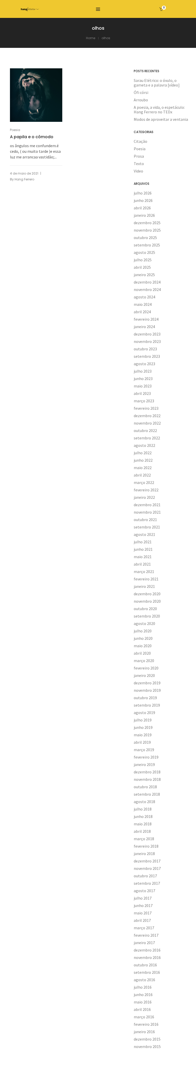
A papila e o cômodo (31, 137)
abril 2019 (142, 742)
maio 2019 (143, 734)
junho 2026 (143, 200)
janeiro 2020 (144, 675)
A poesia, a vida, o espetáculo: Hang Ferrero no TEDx (159, 109)
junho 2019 (143, 727)
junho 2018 (143, 816)
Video (138, 171)
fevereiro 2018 (146, 846)
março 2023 (144, 400)
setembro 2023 (147, 356)
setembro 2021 (147, 527)
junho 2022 (143, 460)
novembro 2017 (147, 868)
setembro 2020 (147, 616)
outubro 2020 (145, 608)
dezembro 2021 (147, 504)
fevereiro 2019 (146, 757)
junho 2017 (143, 905)
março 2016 (144, 1016)
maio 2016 (143, 1002)
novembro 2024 (147, 289)
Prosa (139, 156)
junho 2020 (143, 638)
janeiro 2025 (144, 274)
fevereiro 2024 (146, 319)
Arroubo (141, 99)
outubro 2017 (145, 875)
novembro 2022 (147, 423)
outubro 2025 (145, 237)
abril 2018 (142, 831)
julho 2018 (143, 809)
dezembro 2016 (147, 950)
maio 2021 (143, 556)
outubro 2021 (145, 519)
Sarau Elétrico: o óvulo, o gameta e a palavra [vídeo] (157, 83)
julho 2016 (143, 987)
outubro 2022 (145, 430)
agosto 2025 (144, 252)
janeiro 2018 (144, 853)
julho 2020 (143, 630)
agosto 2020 (144, 623)
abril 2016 (142, 1009)
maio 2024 (143, 304)
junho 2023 (143, 378)
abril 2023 (142, 393)
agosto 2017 (144, 890)
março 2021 (144, 571)
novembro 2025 (147, 230)
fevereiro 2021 (146, 578)
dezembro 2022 (147, 415)
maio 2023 (143, 385)
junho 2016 (143, 994)
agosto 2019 (144, 712)
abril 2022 (142, 475)
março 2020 (144, 660)
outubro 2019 (145, 697)
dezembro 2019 (147, 682)
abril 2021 (142, 564)
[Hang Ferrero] (29, 9)
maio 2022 (143, 467)
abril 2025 (142, 267)
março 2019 (144, 749)
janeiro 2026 (144, 215)
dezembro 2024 (147, 282)
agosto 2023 (144, 363)
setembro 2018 (147, 794)
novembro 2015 (147, 1046)
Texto (139, 163)
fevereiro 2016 (146, 1024)
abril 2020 (142, 653)
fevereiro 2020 (146, 668)
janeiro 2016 (144, 1031)
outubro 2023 (145, 348)
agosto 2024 (144, 296)
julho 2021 (143, 541)
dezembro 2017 (147, 860)
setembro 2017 (147, 883)
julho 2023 (143, 371)
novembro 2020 (147, 601)
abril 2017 (142, 920)
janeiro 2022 (144, 497)
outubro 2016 (145, 964)
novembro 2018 (147, 779)
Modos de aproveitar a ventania (161, 119)
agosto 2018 (144, 801)
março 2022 (144, 482)
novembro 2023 (147, 341)
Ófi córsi (141, 92)
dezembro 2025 (147, 222)
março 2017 (144, 927)
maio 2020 (143, 645)
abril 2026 (142, 207)
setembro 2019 (147, 705)
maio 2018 (143, 823)
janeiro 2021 (144, 586)
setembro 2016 (147, 972)
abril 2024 (142, 311)
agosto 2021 (144, 534)
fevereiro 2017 (146, 935)
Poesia (15, 130)
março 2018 (144, 838)
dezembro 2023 (147, 334)
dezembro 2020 (147, 593)
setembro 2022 (147, 437)
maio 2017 (143, 912)
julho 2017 (143, 898)
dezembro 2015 (147, 1039)
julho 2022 (143, 452)
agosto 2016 (144, 979)
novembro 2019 (147, 690)
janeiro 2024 (144, 326)
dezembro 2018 (147, 771)
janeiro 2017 (144, 942)
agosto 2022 (144, 445)
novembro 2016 (147, 957)
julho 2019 (143, 719)
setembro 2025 (147, 244)
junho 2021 (143, 549)
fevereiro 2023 (146, 408)
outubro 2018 (145, 786)
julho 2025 (143, 259)
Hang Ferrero (24, 179)
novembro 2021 (147, 512)
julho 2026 (143, 193)
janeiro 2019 (144, 764)
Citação (140, 141)
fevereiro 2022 (146, 489)
